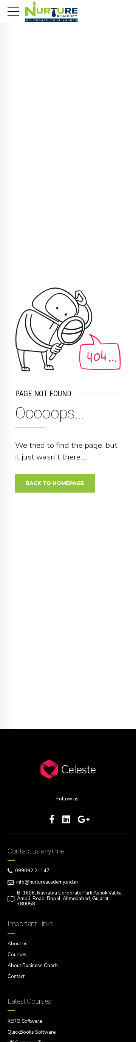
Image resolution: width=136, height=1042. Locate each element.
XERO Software (25, 1021)
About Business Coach (33, 965)
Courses (17, 954)
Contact (16, 976)
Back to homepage (55, 483)
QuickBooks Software (32, 1032)
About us (18, 943)
